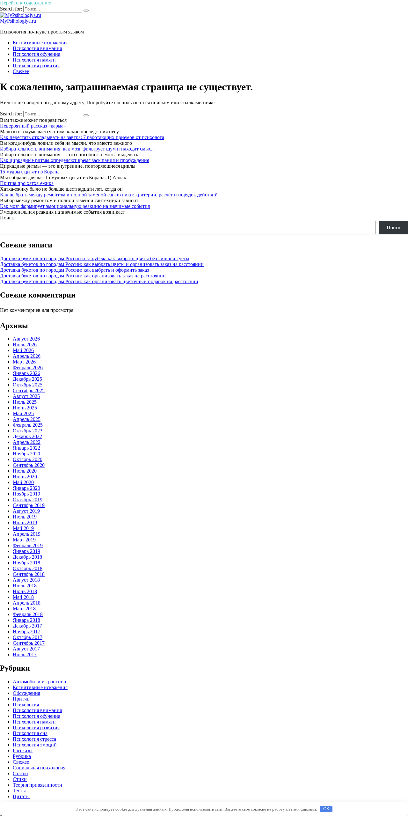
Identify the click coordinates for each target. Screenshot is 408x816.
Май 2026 (23, 350)
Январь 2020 (26, 488)
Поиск (7, 217)
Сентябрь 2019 (29, 505)
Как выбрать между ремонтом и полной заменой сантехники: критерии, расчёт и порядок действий (109, 194)
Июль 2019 (25, 516)
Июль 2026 (25, 344)
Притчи (21, 699)
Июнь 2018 (25, 591)
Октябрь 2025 (27, 384)
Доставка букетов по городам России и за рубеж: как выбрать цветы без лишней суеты (94, 258)
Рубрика (22, 756)
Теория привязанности (37, 785)
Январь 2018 (26, 620)
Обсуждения (26, 693)
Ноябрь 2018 (26, 562)
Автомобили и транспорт (40, 681)
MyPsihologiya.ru (18, 21)
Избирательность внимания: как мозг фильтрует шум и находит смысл (77, 148)
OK (326, 808)
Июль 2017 (25, 654)
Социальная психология (39, 767)
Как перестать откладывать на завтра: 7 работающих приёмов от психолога (82, 137)
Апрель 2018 (26, 603)
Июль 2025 (25, 402)
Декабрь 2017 (27, 626)
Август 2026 (26, 339)
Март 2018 (24, 608)
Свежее (21, 71)
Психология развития (36, 65)
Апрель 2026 (26, 356)
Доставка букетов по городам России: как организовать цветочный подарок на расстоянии (99, 281)
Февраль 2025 (28, 425)
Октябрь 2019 (27, 499)
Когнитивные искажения (40, 42)
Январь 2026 (26, 373)
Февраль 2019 (28, 545)
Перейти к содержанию (25, 2)
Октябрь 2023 (27, 430)
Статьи (20, 773)
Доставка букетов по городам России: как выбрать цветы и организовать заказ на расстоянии (102, 264)
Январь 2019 (26, 551)
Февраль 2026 (28, 367)
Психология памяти (34, 59)
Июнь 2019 (25, 522)
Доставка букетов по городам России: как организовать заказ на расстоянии (83, 275)
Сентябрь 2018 (29, 574)
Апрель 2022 (26, 442)
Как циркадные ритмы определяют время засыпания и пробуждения (74, 160)
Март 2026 (24, 361)
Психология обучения (36, 54)
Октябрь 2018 (27, 568)
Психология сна (30, 733)
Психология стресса (34, 739)
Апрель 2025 (26, 419)
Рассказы (23, 750)
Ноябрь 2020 (26, 453)
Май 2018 (23, 597)
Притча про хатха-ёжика (27, 183)
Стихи (20, 779)
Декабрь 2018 (27, 557)
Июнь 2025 (25, 407)
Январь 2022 (26, 448)
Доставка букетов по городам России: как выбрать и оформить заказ (74, 270)
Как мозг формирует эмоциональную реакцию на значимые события (75, 206)
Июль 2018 (25, 585)
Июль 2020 (25, 471)
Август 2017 (26, 648)
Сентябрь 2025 (29, 390)
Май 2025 (23, 413)
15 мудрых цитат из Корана (30, 171)
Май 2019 (23, 528)
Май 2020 (23, 482)
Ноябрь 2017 (26, 631)
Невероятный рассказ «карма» (33, 126)
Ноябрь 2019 (26, 493)
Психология (26, 704)
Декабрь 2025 (27, 379)
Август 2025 (26, 396)
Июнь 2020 (25, 476)
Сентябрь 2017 (29, 643)
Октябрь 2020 (27, 459)
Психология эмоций (35, 744)
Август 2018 (26, 580)
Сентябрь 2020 (29, 465)
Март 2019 (24, 539)
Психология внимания (37, 48)
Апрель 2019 (26, 534)
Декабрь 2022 (27, 436)
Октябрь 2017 (27, 637)
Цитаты (21, 796)
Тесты (19, 790)
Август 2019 (26, 511)
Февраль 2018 (28, 614)
